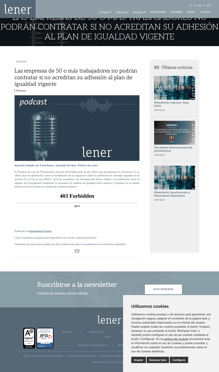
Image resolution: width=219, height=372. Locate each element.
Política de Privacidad (110, 356)
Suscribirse (163, 289)
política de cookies (176, 339)
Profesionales (158, 11)
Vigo (107, 336)
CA (209, 5)
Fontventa (123, 362)
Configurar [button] (178, 359)
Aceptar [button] (138, 359)
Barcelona (96, 331)
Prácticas (120, 12)
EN (200, 5)
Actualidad (176, 11)
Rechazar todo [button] (157, 359)
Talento (191, 11)
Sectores (138, 12)
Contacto (205, 11)
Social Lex (109, 362)
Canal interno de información (81, 356)
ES (191, 5)
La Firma (103, 12)
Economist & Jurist (40, 231)
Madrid (67, 331)
